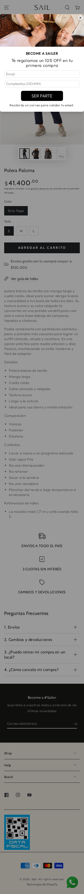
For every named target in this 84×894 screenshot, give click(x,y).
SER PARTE (42, 96)
